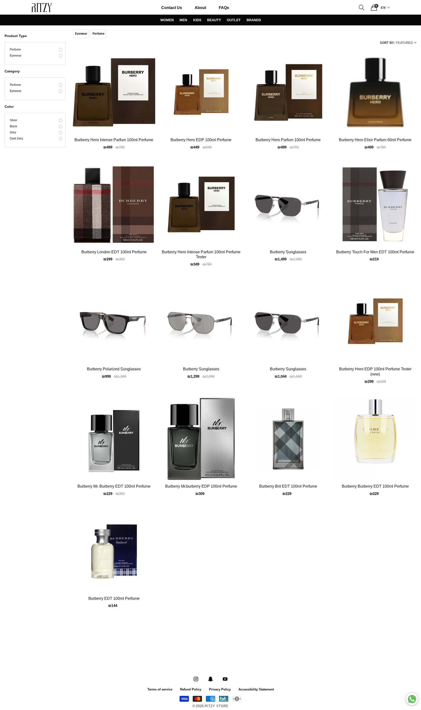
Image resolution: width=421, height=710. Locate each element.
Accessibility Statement (256, 689)
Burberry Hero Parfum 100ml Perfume (288, 140)
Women (167, 20)
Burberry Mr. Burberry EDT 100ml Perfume (114, 487)
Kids (197, 20)
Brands (254, 20)
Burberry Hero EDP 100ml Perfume (201, 140)
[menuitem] (171, 7)
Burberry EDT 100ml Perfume (114, 599)
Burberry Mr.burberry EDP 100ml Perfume (201, 487)
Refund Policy (190, 689)
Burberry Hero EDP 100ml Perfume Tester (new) (375, 371)
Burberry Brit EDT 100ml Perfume (288, 487)
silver (13, 120)
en (383, 7)
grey (13, 132)
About (200, 7)
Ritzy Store (217, 706)
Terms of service (159, 689)
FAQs (224, 7)
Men (183, 20)
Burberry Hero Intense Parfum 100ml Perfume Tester (201, 254)
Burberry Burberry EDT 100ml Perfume (375, 487)
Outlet (234, 20)
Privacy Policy (220, 689)
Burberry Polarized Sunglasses (114, 369)
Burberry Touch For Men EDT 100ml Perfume (375, 252)
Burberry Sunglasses (288, 252)
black (13, 126)
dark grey (16, 138)
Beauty (214, 20)
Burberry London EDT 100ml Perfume (114, 252)
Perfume (15, 49)
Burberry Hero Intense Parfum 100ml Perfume (114, 140)
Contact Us (171, 7)
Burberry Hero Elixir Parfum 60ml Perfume (375, 140)
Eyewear (15, 55)
